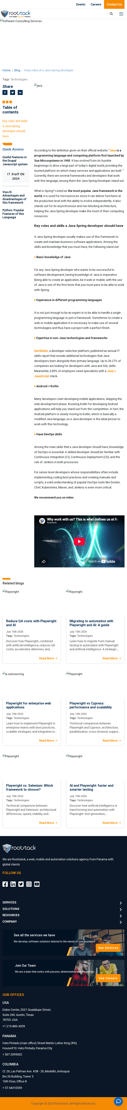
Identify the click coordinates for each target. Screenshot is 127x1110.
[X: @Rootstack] (21, 882)
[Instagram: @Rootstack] (29, 882)
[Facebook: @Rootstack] (5, 882)
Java (112, 150)
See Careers (108, 978)
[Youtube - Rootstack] (37, 882)
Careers (96, 4)
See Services (108, 947)
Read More (46, 658)
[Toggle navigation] (121, 14)
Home (6, 70)
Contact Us (114, 4)
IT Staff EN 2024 (15, 176)
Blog (17, 70)
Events (80, 4)
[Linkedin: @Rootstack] (13, 882)
